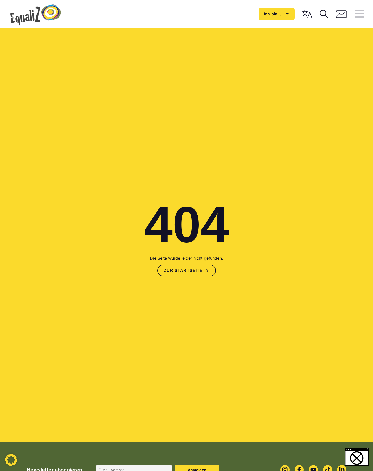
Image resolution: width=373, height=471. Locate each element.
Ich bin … (273, 13)
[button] (11, 460)
